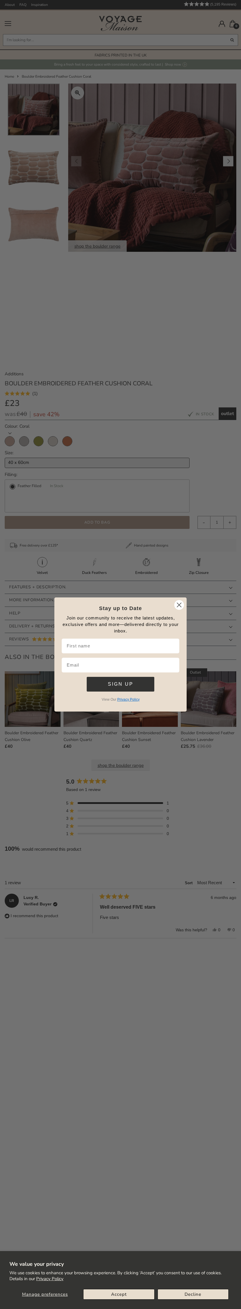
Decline (193, 1294)
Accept (119, 1294)
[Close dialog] (179, 605)
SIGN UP (120, 684)
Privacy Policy (49, 1279)
